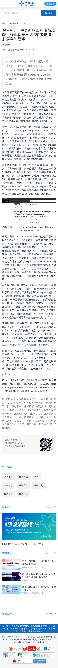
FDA (24, 285)
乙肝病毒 (7, 44)
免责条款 (34, 628)
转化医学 (8, 485)
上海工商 (17, 649)
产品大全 (16, 625)
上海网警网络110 (31, 648)
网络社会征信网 (49, 648)
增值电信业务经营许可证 (32, 631)
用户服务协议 (12, 628)
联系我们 (35, 625)
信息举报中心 (24, 654)
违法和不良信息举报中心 (9, 654)
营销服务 (25, 625)
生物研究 (14, 23)
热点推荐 (8, 476)
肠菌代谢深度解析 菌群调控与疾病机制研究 (39, 588)
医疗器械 (23, 494)
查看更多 (49, 507)
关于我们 (6, 625)
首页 (4, 23)
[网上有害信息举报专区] (39, 661)
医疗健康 (8, 494)
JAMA (27, 99)
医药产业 (23, 476)
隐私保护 (24, 628)
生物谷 (34, 368)
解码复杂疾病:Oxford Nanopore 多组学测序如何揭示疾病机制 (39, 575)
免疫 (9, 190)
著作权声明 (48, 637)
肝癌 (11, 175)
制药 (36, 476)
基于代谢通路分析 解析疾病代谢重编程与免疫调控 (39, 562)
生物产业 (23, 485)
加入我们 (44, 625)
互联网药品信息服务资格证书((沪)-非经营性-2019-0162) (32, 639)
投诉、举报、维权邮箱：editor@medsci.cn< (29, 642)
